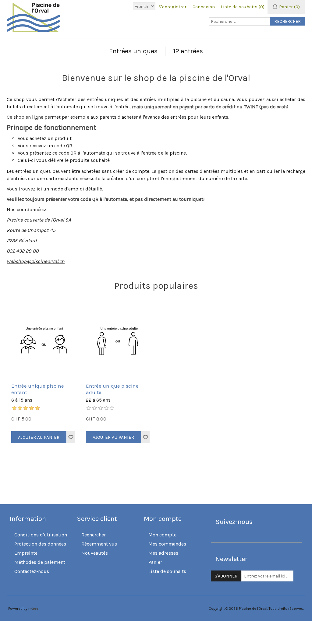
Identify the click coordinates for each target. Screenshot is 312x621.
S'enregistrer (172, 6)
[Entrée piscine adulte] (118, 341)
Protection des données (40, 544)
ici (39, 189)
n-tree (33, 608)
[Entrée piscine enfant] (44, 341)
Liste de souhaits (167, 571)
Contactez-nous (31, 571)
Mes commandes (167, 544)
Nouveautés (94, 553)
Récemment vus (99, 544)
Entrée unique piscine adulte (112, 389)
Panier (155, 562)
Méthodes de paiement (39, 562)
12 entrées (188, 51)
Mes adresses (163, 553)
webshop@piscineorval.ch (36, 261)
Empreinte (25, 553)
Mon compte (162, 535)
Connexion (204, 6)
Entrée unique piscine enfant (37, 389)
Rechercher (93, 535)
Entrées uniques (133, 51)
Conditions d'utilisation (40, 535)
